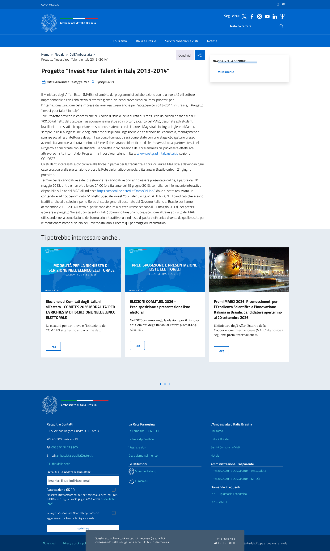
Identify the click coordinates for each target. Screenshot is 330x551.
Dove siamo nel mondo (143, 455)
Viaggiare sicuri (138, 447)
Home (45, 54)
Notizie (60, 54)
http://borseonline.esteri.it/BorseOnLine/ (126, 190)
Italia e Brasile (220, 439)
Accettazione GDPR (61, 489)
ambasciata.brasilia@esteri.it (74, 455)
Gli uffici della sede (58, 463)
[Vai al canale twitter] (243, 16)
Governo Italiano (50, 4)
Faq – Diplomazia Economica (229, 493)
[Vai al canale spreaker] (281, 16)
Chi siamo (217, 431)
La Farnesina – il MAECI (144, 431)
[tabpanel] (81, 313)
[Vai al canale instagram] (258, 16)
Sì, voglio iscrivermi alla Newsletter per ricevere (73, 513)
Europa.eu (140, 481)
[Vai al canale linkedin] (274, 16)
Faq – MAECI (219, 502)
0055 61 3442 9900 (64, 447)
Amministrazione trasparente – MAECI (235, 478)
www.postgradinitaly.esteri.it (157, 153)
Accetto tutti (224, 543)
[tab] (160, 384)
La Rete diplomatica (141, 439)
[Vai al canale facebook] (251, 16)
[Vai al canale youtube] (266, 16)
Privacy (104, 499)
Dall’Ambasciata (81, 54)
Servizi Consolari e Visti (225, 447)
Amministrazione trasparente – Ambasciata (238, 470)
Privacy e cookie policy (75, 543)
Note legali (49, 543)
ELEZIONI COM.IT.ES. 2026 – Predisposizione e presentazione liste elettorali (160, 306)
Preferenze (226, 538)
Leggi (55, 346)
